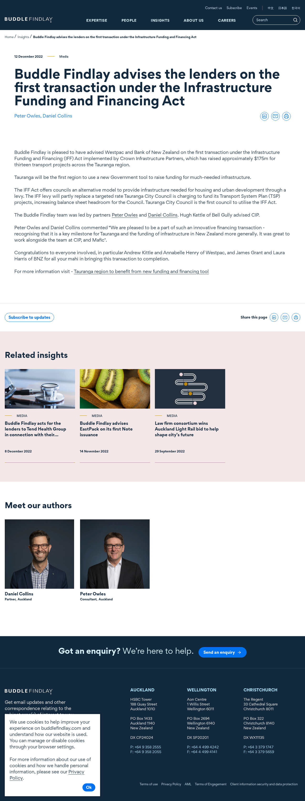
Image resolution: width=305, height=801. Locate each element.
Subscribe (234, 8)
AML (188, 784)
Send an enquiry (219, 652)
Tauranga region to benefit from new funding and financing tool (141, 271)
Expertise (96, 20)
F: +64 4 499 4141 (202, 752)
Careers (227, 20)
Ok (89, 787)
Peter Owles (125, 215)
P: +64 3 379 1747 (259, 747)
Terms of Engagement (211, 784)
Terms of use (149, 784)
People (129, 20)
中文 (271, 8)
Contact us (213, 8)
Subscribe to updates (29, 317)
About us (194, 20)
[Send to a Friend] (275, 116)
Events (252, 8)
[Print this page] (286, 116)
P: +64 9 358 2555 (145, 747)
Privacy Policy (171, 784)
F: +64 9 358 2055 (145, 752)
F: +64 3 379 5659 (259, 752)
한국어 (296, 8)
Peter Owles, (28, 116)
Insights (160, 20)
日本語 (282, 8)
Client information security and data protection (264, 784)
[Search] (295, 20)
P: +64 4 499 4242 (203, 747)
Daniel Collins (57, 116)
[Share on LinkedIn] (264, 116)
